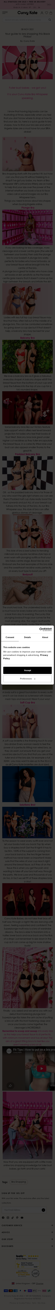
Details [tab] (27, 637)
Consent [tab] (10, 637)
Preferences (26, 678)
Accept (27, 670)
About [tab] (45, 637)
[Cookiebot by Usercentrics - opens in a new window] (39, 629)
